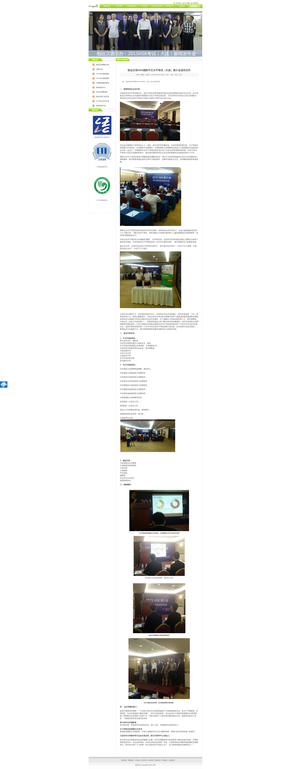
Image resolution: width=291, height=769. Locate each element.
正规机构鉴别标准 (102, 83)
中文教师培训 (132, 6)
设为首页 (178, 3)
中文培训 (144, 6)
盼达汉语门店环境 (102, 96)
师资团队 (130, 760)
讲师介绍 (99, 69)
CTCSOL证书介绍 (102, 101)
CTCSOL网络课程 (102, 74)
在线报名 (137, 760)
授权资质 (124, 760)
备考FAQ (144, 760)
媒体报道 (158, 760)
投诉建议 (164, 760)
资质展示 (182, 6)
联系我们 (194, 6)
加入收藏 (187, 3)
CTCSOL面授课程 (102, 78)
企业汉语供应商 (156, 6)
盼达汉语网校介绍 (102, 65)
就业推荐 (151, 760)
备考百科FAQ (101, 105)
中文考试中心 (169, 6)
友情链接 (171, 760)
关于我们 (119, 6)
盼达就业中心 (101, 87)
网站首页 (107, 6)
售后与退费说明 (101, 92)
